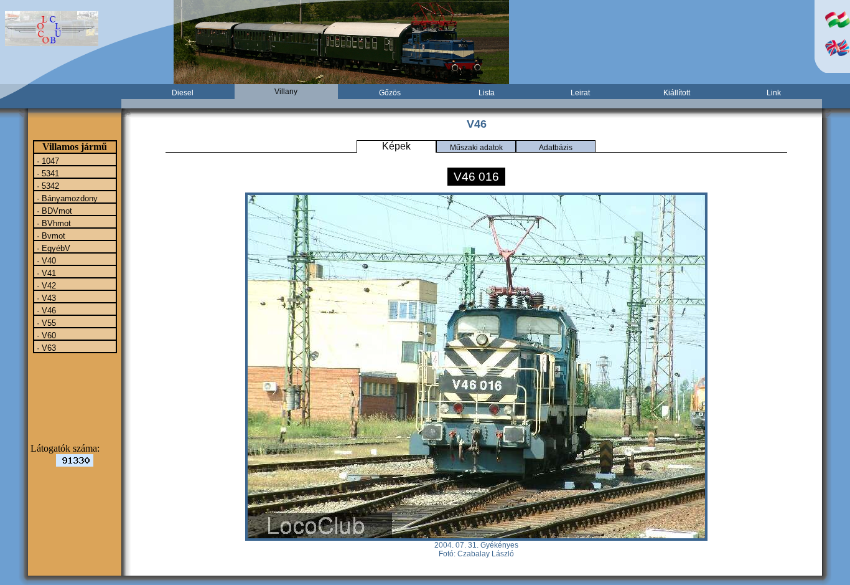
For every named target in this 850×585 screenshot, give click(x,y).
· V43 (45, 297)
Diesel (183, 92)
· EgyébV (52, 248)
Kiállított (676, 92)
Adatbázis (555, 147)
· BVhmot (52, 223)
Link (774, 92)
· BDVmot (53, 210)
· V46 (45, 310)
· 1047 (46, 160)
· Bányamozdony (66, 198)
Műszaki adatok (476, 147)
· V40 (45, 260)
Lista (487, 92)
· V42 (45, 285)
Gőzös (390, 92)
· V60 (45, 335)
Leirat (580, 92)
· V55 (45, 322)
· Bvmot (49, 235)
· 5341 (46, 173)
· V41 (45, 273)
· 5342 (46, 185)
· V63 (45, 347)
